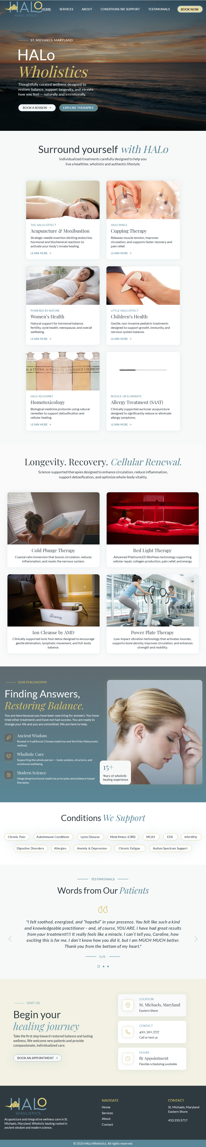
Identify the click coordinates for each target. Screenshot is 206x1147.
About (106, 1118)
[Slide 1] (98, 966)
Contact (107, 1124)
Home (106, 1107)
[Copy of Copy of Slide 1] (108, 966)
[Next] (196, 939)
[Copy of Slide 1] (103, 966)
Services (107, 1113)
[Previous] (10, 939)
